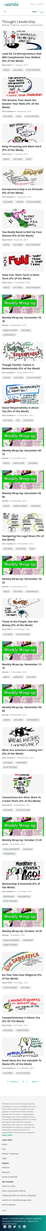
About (33, 4)
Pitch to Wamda (8, 1204)
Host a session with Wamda (14, 1191)
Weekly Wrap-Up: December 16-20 (22, 319)
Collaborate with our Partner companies (19, 1195)
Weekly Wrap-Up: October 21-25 (22, 840)
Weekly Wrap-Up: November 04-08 (22, 708)
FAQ (3, 1149)
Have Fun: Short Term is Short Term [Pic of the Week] (20, 276)
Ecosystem (28, 420)
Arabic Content (10, 330)
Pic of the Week (32, 70)
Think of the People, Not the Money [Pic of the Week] (20, 623)
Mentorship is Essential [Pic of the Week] (21, 885)
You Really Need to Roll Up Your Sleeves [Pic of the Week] (22, 233)
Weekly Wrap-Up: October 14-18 (22, 931)
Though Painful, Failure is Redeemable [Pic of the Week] (21, 366)
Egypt (28, 159)
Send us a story (8, 1186)
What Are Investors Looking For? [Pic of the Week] (22, 751)
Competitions (22, 1030)
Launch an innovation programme (16, 1200)
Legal (32, 549)
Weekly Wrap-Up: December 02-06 (22, 495)
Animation (18, 677)
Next (34, 1081)
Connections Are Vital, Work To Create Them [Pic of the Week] (21, 799)
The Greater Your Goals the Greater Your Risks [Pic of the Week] (20, 103)
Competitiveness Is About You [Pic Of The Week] (21, 1019)
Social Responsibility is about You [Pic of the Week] (20, 409)
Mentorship (9, 896)
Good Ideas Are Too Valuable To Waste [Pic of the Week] (21, 1062)
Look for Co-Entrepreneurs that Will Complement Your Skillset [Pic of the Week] (22, 57)
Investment (21, 763)
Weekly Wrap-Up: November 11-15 (22, 666)
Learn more (7, 1135)
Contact (40, 4)
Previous (14, 1081)
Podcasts (6, 1167)
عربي (41, 12)
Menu (34, 11)
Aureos (7, 720)
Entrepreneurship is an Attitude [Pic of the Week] (22, 191)
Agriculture (18, 463)
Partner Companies (10, 1153)
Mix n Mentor (24, 896)
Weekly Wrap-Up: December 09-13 (22, 452)
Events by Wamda (9, 1177)
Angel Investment (11, 849)
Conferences (9, 335)
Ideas (18, 116)
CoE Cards (17, 70)
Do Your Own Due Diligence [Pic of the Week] (22, 976)
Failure (19, 202)
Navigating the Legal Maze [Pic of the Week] (23, 537)
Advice (6, 70)
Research (6, 1172)
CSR (17, 420)
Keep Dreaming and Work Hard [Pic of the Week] (21, 148)
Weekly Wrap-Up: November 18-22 (22, 580)
